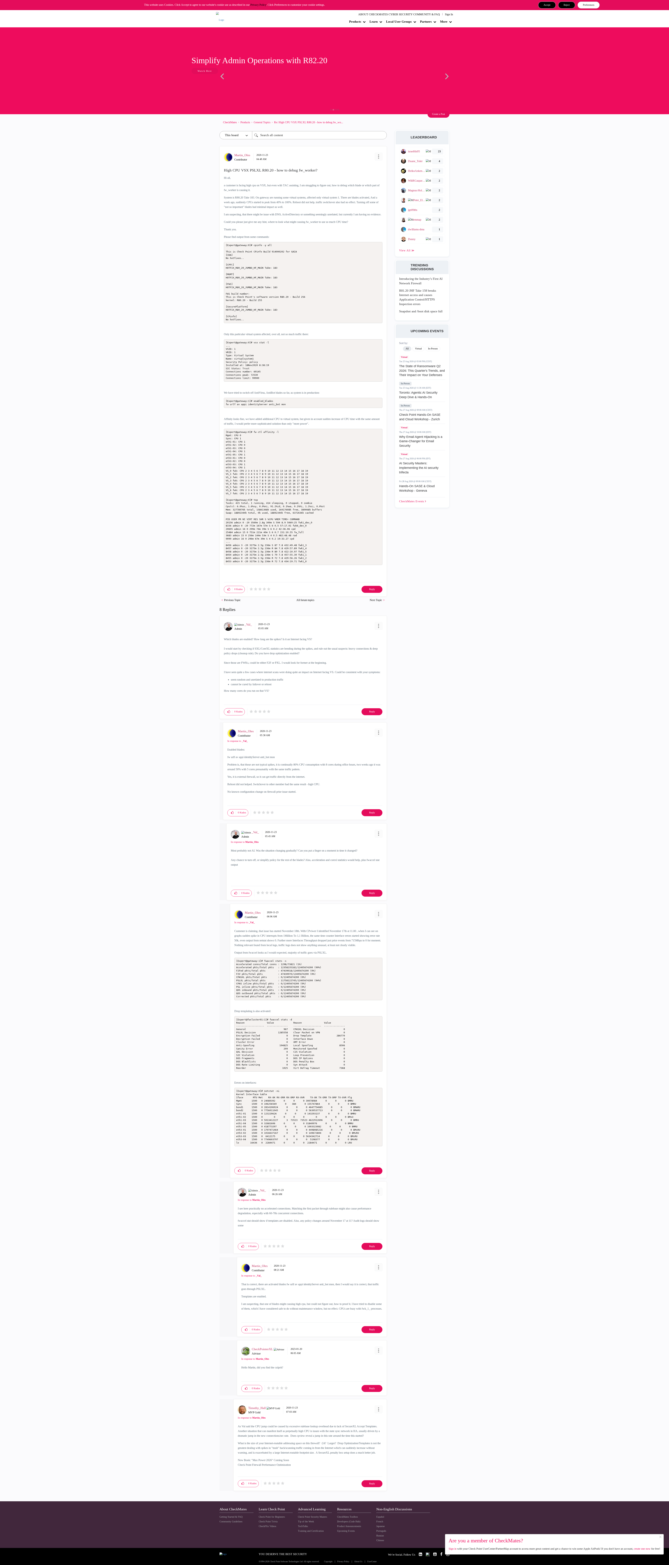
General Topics (262, 122)
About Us (358, 1561)
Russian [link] (380, 1535)
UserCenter (372, 1561)
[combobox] (319, 135)
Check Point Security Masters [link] (312, 1517)
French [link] (379, 1521)
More (443, 21)
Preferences (588, 5)
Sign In (449, 14)
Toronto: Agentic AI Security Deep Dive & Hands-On (418, 395)
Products (355, 21)
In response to (237, 741)
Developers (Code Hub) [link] (348, 1521)
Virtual (404, 357)
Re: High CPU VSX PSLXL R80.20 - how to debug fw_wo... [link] (308, 122)
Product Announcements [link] (349, 1526)
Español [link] (380, 1517)
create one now (642, 1548)
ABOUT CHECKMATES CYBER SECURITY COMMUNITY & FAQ (399, 14)
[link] (419, 1554)
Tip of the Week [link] (306, 1521)
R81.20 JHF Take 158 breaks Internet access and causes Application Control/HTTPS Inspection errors (417, 297)
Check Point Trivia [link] (268, 1521)
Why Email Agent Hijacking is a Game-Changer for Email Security (420, 441)
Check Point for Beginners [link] (272, 1517)
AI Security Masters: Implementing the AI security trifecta (419, 468)
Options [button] (382, 122)
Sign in (452, 1548)
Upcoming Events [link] (346, 1531)
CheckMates (230, 122)
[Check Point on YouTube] (433, 1554)
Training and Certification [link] (311, 1531)
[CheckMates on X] (426, 1554)
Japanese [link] (380, 1526)
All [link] (407, 348)
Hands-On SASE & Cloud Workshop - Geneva (417, 488)
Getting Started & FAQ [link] (231, 1517)
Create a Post (438, 114)
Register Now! (244, 81)
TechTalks (303, 1526)
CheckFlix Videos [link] (267, 1526)
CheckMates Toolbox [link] (347, 1517)
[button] (547, 5)
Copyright (328, 1561)
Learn (374, 21)
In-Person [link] (433, 348)
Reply (372, 589)
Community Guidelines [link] (231, 1521)
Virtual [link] (418, 348)
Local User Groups (399, 21)
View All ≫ (406, 250)
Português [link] (381, 1531)
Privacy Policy (258, 4)
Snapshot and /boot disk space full (421, 311)
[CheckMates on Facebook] (440, 1554)
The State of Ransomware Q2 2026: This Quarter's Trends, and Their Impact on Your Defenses (422, 370)
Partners (426, 21)
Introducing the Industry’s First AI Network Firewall (421, 281)
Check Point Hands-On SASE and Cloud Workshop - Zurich (419, 417)
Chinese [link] (380, 1540)
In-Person (405, 383)
